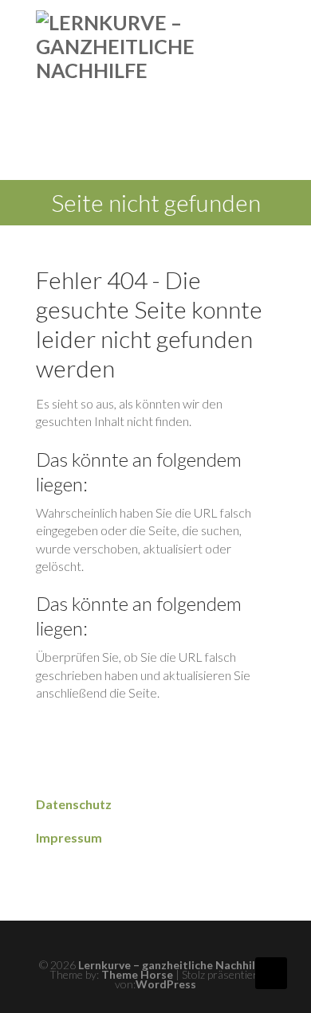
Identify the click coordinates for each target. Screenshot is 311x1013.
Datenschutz (74, 804)
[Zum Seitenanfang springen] (271, 973)
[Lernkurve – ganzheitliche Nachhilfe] (115, 46)
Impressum (69, 837)
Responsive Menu (265, 23)
